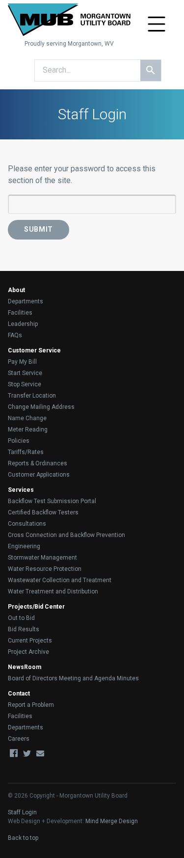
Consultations (27, 523)
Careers (18, 738)
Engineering (24, 546)
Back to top (23, 837)
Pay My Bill (22, 361)
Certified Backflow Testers (43, 512)
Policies (18, 440)
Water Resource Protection (44, 568)
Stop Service (24, 384)
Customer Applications (39, 474)
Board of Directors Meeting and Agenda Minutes (73, 678)
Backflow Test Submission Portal (52, 501)
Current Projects (30, 640)
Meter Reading (28, 429)
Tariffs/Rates (26, 452)
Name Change (27, 418)
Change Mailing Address (41, 406)
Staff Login (22, 812)
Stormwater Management (42, 557)
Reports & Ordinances (37, 463)
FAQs (15, 335)
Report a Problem (31, 704)
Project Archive (28, 651)
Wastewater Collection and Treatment (59, 580)
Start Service (25, 373)
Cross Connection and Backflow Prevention (66, 535)
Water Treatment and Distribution (53, 591)
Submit (38, 229)
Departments (25, 301)
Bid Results (23, 629)
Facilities (20, 312)
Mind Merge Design (111, 821)
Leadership (23, 324)
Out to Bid (21, 618)
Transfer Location (32, 395)
